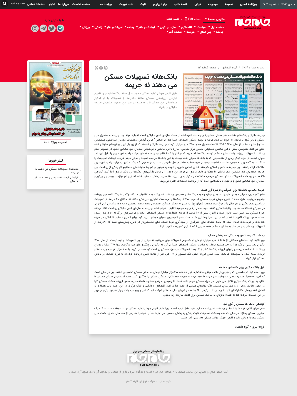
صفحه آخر (175, 32)
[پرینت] (101, 67)
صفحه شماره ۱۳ (207, 67)
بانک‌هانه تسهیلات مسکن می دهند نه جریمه (56, 171)
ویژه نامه (106, 4)
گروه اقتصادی (229, 67)
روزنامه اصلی (248, 4)
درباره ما (63, 4)
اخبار (52, 4)
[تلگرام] (43, 28)
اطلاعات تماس (36, 4)
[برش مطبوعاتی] (96, 67)
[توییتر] (52, 28)
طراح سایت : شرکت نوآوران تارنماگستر (148, 381)
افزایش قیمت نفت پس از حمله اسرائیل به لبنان (55, 179)
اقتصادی (186, 27)
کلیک (143, 4)
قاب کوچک (126, 4)
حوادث (191, 32)
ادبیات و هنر (114, 27)
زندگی (98, 27)
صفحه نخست (81, 4)
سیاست (201, 27)
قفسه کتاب (180, 4)
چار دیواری (160, 4)
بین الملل (205, 32)
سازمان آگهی (168, 27)
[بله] (60, 28)
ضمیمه (229, 4)
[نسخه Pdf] (106, 67)
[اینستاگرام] (35, 28)
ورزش (86, 27)
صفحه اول (217, 27)
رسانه (130, 27)
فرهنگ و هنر (147, 27)
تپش (197, 4)
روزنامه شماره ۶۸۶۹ (253, 67)
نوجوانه (213, 4)
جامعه (220, 32)
